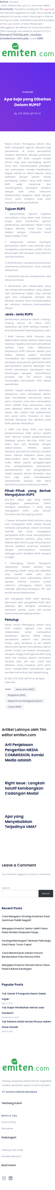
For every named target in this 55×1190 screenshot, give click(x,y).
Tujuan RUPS (14, 706)
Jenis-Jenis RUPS (25, 689)
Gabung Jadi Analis (12, 1149)
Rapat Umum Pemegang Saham (25, 701)
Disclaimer (7, 1128)
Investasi (27, 92)
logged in (22, 874)
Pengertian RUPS (16, 695)
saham (47, 162)
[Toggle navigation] (7, 59)
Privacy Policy (9, 1122)
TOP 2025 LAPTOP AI (29, 113)
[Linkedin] (10, 1178)
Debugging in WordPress (14, 27)
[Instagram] (4, 1178)
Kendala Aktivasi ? (12, 1156)
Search (6, 888)
